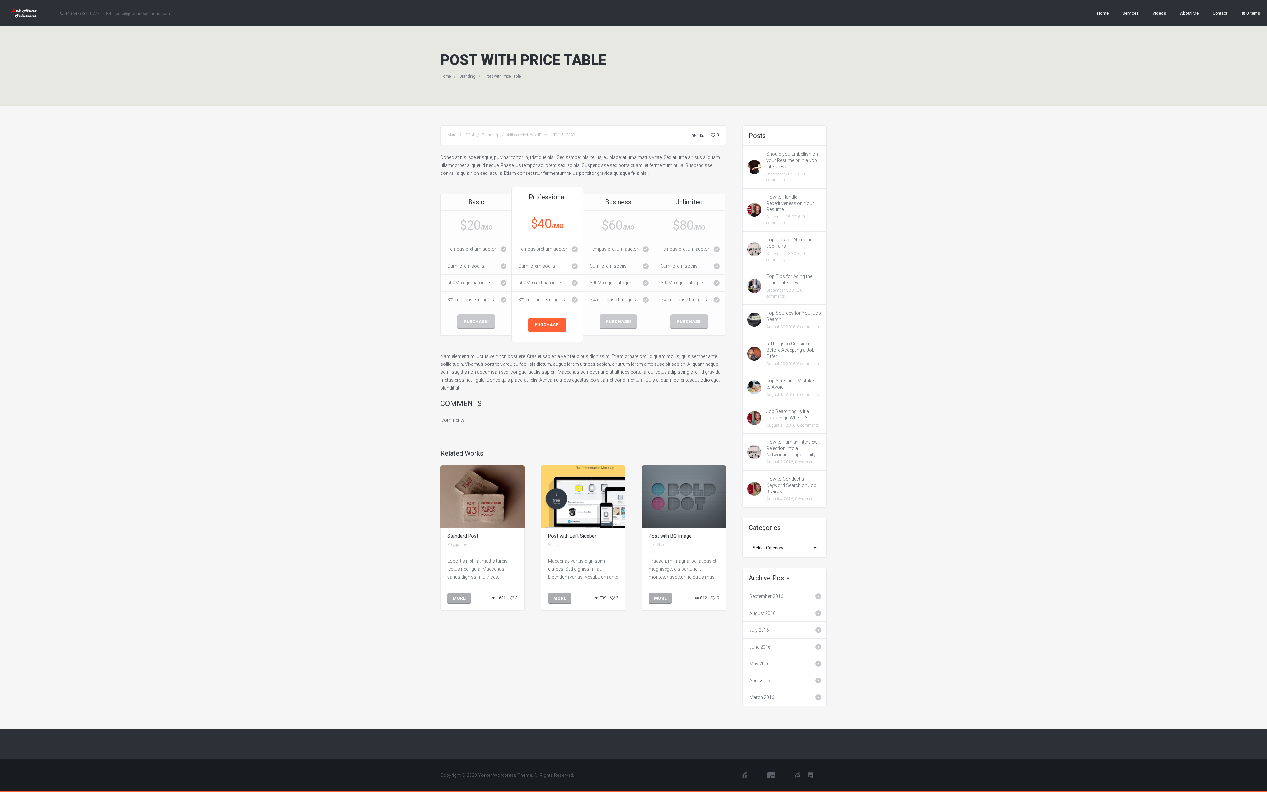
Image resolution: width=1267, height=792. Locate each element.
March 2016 (761, 697)
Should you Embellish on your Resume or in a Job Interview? (792, 160)
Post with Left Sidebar (572, 536)
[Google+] (824, 775)
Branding (467, 76)
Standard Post (462, 536)
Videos (1159, 13)
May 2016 (759, 663)
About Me (1189, 13)
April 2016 (759, 680)
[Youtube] (744, 775)
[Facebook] (757, 775)
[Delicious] (797, 775)
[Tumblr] (810, 775)
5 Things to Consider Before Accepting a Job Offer (790, 350)
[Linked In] (785, 775)
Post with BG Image (670, 536)
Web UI (554, 544)
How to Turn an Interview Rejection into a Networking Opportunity (792, 448)
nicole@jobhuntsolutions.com (141, 13)
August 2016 (762, 613)
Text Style (657, 544)
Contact (1220, 13)
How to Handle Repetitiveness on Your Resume (790, 203)
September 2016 (766, 596)
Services (1130, 13)
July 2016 (759, 630)
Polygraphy (457, 544)
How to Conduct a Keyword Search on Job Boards (791, 485)
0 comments (808, 327)
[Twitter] (771, 775)
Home (1103, 13)
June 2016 (760, 646)
